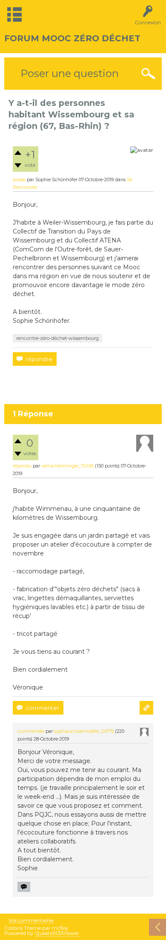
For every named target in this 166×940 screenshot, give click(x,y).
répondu (22, 466)
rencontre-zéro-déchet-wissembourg (57, 338)
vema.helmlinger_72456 (67, 466)
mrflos (60, 928)
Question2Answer (57, 933)
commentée (30, 731)
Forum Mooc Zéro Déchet (72, 38)
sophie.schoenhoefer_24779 (84, 731)
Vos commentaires (31, 920)
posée (19, 179)
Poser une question (69, 73)
